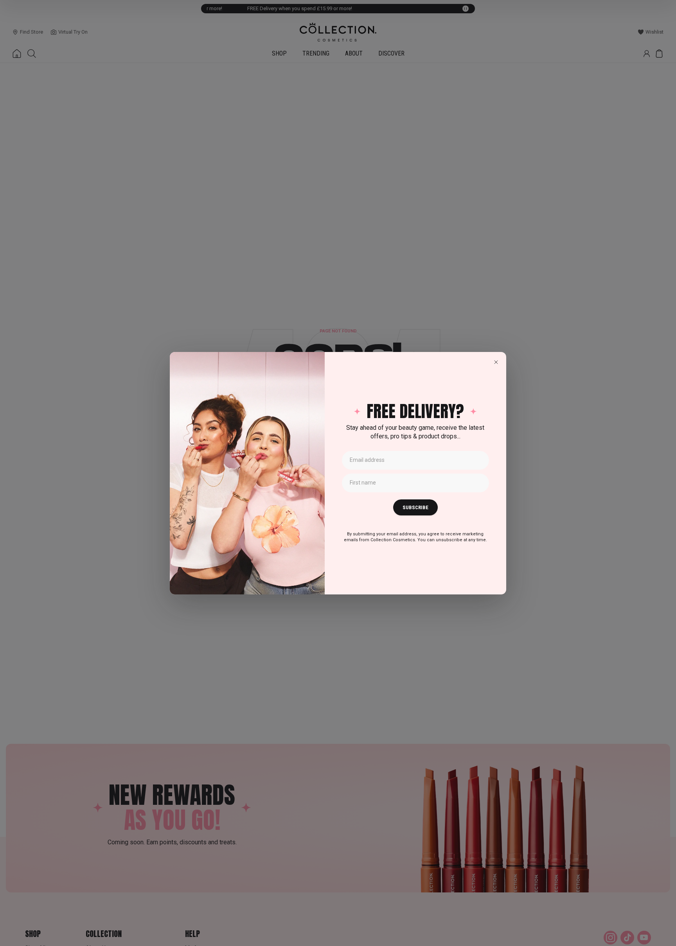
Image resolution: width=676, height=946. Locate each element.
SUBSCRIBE (415, 507)
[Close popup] (496, 362)
